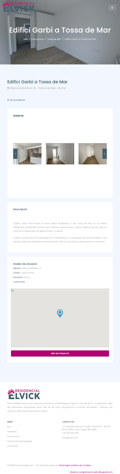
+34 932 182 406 (70, 432)
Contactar (12, 446)
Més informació (60, 353)
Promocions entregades (19, 441)
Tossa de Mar (54, 39)
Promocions (37, 39)
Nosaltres (12, 431)
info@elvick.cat (70, 437)
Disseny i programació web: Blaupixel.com (91, 472)
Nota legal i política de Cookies (75, 465)
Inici (26, 39)
